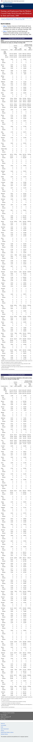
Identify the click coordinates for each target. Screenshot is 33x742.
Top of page (3, 714)
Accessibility (3, 725)
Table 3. (5, 26)
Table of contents (5, 717)
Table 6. (5, 31)
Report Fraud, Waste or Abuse (7, 732)
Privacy (2, 730)
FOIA (2, 727)
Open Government (5, 728)
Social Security (8, 6)
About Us (3, 723)
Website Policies (4, 734)
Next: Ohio (3, 719)
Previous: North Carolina (8, 712)
